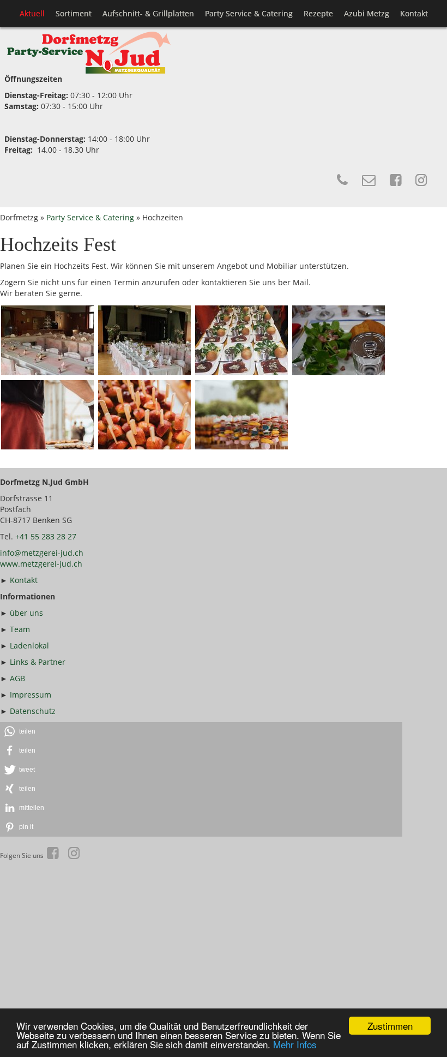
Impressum (30, 694)
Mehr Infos (295, 1044)
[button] (201, 731)
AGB (17, 678)
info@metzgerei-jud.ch (41, 553)
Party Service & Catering (90, 217)
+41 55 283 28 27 (45, 536)
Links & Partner (37, 662)
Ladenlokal (29, 645)
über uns (26, 613)
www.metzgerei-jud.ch (41, 563)
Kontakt (24, 580)
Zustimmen (390, 1025)
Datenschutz (33, 711)
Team (20, 629)
